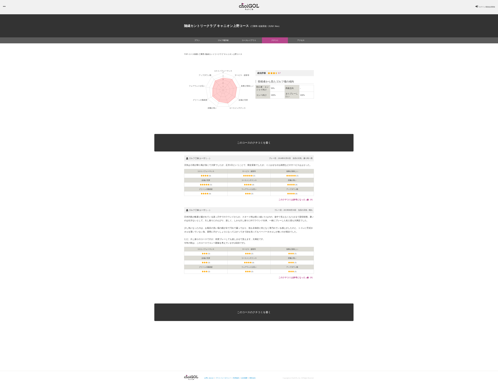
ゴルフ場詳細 (223, 40)
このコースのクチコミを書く (254, 142)
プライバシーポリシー (223, 378)
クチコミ (275, 40)
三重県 (201, 54)
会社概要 (244, 378)
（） (296, 199)
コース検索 (193, 54)
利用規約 (236, 378)
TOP (186, 54)
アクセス (301, 40)
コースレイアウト (249, 40)
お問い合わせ (209, 378)
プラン (197, 40)
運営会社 (252, 378)
